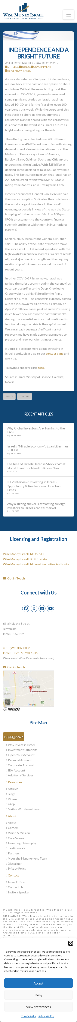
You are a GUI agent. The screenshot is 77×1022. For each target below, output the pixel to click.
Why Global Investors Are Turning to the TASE (36, 430)
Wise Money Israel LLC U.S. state (25, 559)
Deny (38, 995)
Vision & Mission (19, 833)
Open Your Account (21, 755)
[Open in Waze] (11, 708)
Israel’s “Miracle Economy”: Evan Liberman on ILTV (37, 448)
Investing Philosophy (22, 843)
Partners (14, 853)
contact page (55, 353)
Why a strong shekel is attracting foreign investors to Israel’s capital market (36, 506)
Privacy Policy (46, 1016)
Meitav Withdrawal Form (24, 809)
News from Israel (19, 70)
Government (42, 66)
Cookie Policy (28, 1016)
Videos (12, 799)
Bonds (25, 66)
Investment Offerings (22, 750)
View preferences (38, 1007)
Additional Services (21, 775)
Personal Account (20, 760)
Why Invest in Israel (21, 745)
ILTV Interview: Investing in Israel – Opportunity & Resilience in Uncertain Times (34, 486)
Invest (12, 738)
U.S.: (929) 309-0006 (16, 648)
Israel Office (16, 882)
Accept (38, 983)
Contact (13, 875)
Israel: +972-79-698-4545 (20, 653)
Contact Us (15, 887)
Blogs (11, 794)
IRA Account (16, 770)
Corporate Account (21, 765)
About (12, 816)
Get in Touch (15, 578)
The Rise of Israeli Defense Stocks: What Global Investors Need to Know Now (36, 466)
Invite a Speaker (19, 892)
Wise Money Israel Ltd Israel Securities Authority (36, 564)
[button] (70, 943)
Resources (15, 782)
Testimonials (16, 848)
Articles (12, 66)
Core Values (16, 838)
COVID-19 (24, 396)
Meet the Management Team (27, 858)
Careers (13, 828)
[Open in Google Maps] (28, 688)
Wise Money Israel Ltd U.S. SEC (24, 554)
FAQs (11, 804)
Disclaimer (15, 863)
